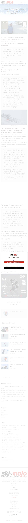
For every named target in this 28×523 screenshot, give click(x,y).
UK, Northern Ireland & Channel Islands (13, 262)
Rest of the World (14, 267)
